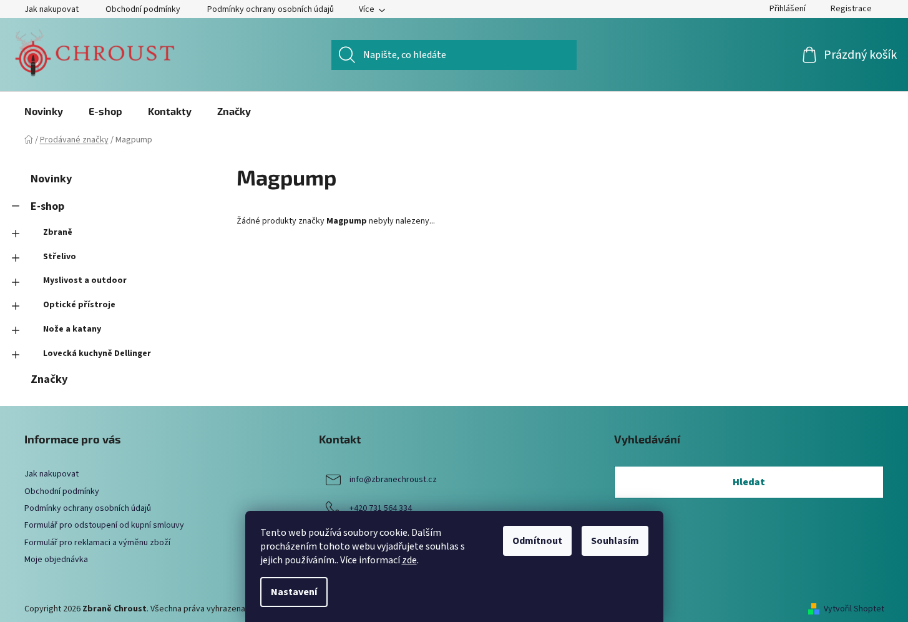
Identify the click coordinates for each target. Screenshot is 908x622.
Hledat (749, 482)
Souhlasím (615, 541)
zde (409, 560)
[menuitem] (44, 111)
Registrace (851, 8)
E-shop (47, 206)
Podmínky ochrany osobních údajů (270, 9)
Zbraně (57, 232)
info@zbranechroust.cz (393, 480)
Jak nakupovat (51, 9)
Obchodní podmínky (142, 9)
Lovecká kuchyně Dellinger (97, 353)
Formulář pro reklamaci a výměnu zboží (97, 542)
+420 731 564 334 (380, 509)
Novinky (51, 178)
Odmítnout (537, 541)
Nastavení (294, 592)
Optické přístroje (79, 305)
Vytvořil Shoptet (854, 609)
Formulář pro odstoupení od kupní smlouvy (104, 525)
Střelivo (59, 256)
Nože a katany (72, 329)
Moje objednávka (56, 559)
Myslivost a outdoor (85, 280)
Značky (49, 379)
